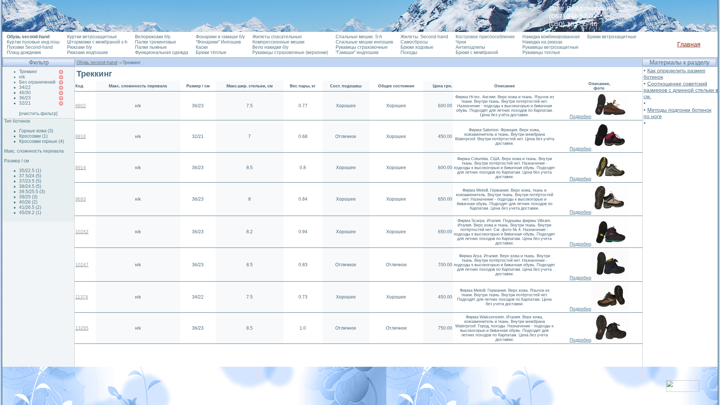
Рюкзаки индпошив (87, 52)
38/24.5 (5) (30, 186)
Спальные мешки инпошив (364, 42)
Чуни (461, 42)
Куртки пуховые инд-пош (33, 42)
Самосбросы (414, 42)
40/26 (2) (28, 202)
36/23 (25, 97)
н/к (22, 77)
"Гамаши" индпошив (357, 52)
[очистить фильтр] (38, 113)
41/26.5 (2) (30, 207)
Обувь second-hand (96, 62)
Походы (408, 52)
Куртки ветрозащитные (92, 36)
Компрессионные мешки (278, 42)
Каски (202, 47)
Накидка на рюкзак (542, 42)
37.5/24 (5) (30, 175)
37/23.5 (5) (30, 181)
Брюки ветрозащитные (611, 36)
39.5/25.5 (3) (32, 191)
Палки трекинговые (155, 42)
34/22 (25, 87)
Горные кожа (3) (36, 131)
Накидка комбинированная (551, 36)
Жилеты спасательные (277, 36)
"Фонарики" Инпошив (218, 42)
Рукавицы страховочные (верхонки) (290, 52)
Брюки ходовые (417, 47)
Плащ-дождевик (24, 52)
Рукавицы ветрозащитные (550, 47)
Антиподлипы (470, 47)
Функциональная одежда (161, 52)
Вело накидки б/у (270, 47)
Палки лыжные (151, 47)
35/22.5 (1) (30, 170)
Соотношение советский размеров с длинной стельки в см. (681, 90)
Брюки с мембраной (477, 52)
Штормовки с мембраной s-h (97, 42)
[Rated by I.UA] (682, 390)
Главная (688, 44)
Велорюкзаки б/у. (153, 36)
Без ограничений (37, 82)
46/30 (25, 92)
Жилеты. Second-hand (424, 36)
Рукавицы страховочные (362, 47)
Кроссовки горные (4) (41, 141)
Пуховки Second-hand (30, 47)
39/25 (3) (28, 197)
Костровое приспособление (485, 36)
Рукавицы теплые (541, 52)
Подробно (580, 116)
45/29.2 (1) (30, 212)
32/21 (25, 103)
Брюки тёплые (211, 52)
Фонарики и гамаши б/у (220, 36)
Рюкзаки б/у (79, 47)
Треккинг (28, 71)
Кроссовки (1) (33, 136)
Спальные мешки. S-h (359, 36)
